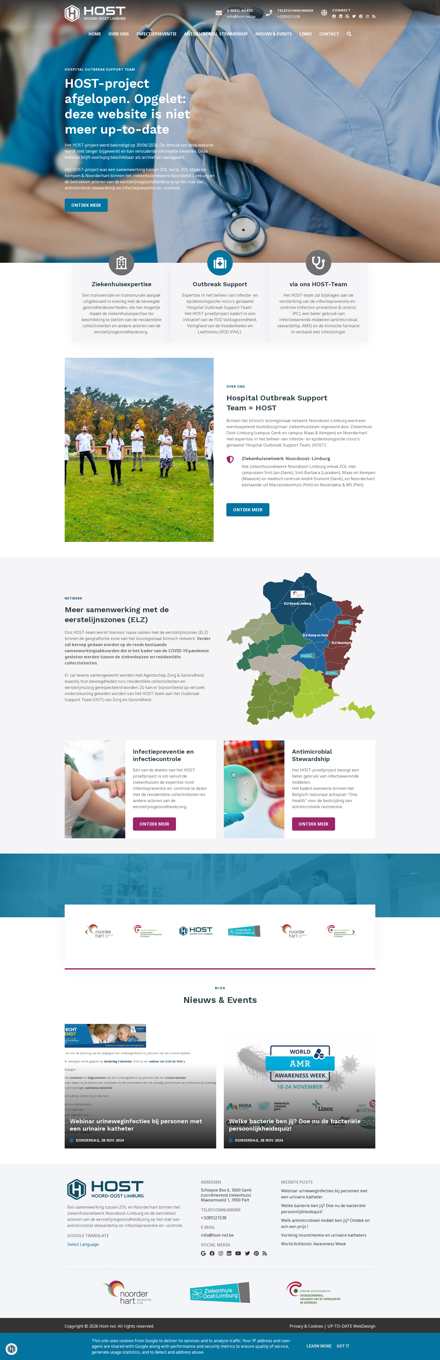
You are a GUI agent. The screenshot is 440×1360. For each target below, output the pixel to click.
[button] (86, 931)
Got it (343, 1346)
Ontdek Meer (86, 205)
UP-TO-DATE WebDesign (351, 1326)
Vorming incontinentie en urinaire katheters (323, 1235)
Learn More (319, 1346)
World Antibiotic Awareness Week (313, 1244)
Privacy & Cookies (306, 1326)
